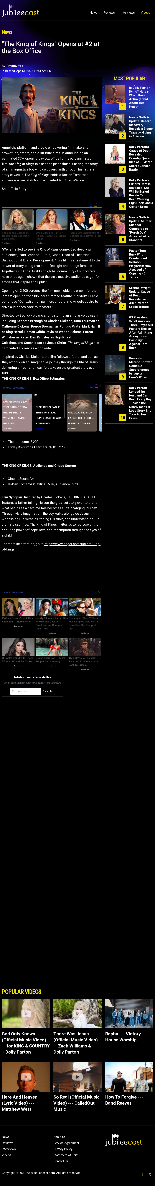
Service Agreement (66, 1143)
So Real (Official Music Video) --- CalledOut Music (76, 1103)
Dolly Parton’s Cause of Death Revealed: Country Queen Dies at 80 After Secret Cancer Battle (140, 158)
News (93, 12)
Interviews (128, 12)
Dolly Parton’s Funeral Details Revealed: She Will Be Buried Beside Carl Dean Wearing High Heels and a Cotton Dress (141, 193)
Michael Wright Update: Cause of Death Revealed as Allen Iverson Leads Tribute (140, 297)
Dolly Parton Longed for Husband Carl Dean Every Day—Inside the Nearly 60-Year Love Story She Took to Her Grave (140, 403)
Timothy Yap (14, 66)
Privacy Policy (62, 1149)
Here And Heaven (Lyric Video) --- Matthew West (20, 1103)
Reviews (109, 12)
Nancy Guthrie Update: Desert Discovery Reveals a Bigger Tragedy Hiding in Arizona (141, 126)
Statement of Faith (65, 1155)
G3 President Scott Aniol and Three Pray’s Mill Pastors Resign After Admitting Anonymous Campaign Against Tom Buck (141, 333)
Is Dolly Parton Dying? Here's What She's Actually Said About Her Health (139, 97)
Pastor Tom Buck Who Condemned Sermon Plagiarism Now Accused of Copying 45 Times (140, 264)
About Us (59, 1137)
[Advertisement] (129, 57)
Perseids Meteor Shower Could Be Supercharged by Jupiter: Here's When (140, 367)
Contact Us (60, 1161)
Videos (145, 12)
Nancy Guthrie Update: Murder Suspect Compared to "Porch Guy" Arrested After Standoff (140, 229)
